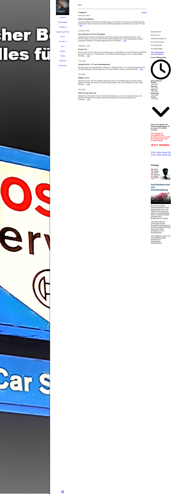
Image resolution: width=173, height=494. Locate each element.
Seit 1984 (62, 41)
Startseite (62, 17)
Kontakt (62, 51)
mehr (80, 25)
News (62, 46)
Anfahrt (62, 56)
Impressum (62, 61)
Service (62, 36)
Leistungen (62, 27)
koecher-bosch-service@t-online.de (157, 53)
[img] (25, 247)
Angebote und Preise (62, 32)
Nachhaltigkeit (62, 22)
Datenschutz (62, 65)
